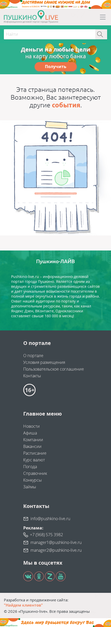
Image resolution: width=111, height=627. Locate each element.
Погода (30, 466)
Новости (31, 426)
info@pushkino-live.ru (50, 518)
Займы (29, 487)
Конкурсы (32, 480)
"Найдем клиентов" (23, 605)
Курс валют (34, 460)
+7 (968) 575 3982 (46, 534)
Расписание (34, 453)
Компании (33, 439)
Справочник (35, 473)
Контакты (32, 376)
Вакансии (32, 446)
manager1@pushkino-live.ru (56, 542)
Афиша (30, 433)
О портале (33, 355)
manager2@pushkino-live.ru (56, 550)
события (66, 105)
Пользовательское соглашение (53, 369)
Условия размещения (44, 362)
